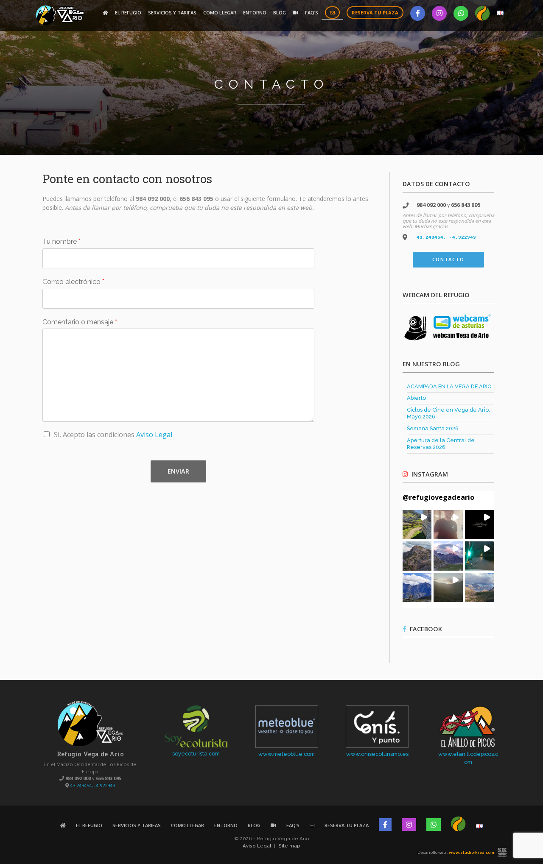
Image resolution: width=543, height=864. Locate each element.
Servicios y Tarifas (172, 12)
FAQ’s (311, 12)
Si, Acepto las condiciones (113, 434)
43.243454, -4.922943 (446, 237)
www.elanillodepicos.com (468, 758)
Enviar (178, 471)
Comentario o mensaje (79, 322)
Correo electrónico (73, 282)
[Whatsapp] (461, 13)
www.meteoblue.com (286, 754)
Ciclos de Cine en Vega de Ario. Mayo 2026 (448, 413)
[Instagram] (439, 13)
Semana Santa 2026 (433, 428)
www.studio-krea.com (471, 852)
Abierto (416, 398)
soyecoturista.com (196, 753)
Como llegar (219, 12)
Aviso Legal (154, 434)
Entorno (254, 12)
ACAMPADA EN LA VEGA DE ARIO (449, 386)
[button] (417, 524)
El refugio (128, 12)
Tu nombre (61, 241)
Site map (289, 846)
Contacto (448, 259)
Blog (279, 12)
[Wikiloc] (482, 13)
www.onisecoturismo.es (377, 754)
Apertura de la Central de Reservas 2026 (441, 444)
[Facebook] (417, 13)
